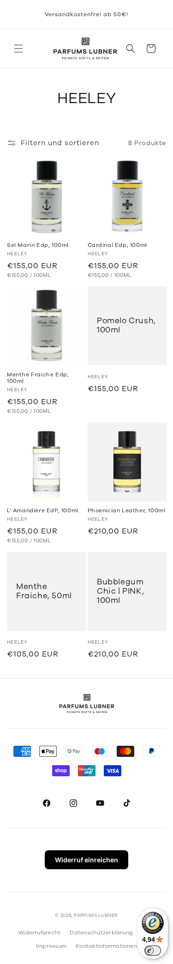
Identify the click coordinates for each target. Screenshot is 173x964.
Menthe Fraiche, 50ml (44, 591)
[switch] (152, 951)
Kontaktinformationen (106, 946)
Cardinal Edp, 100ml (117, 245)
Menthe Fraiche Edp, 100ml (38, 378)
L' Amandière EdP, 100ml (42, 510)
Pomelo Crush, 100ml (126, 325)
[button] (18, 48)
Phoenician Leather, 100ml (127, 510)
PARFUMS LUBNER (96, 915)
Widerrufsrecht (39, 932)
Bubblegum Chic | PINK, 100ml (120, 591)
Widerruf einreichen (86, 860)
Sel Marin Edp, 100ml (38, 245)
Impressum (51, 946)
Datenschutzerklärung (101, 932)
